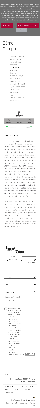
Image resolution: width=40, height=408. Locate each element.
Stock (11, 95)
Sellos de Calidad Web (17, 97)
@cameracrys (30, 400)
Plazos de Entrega (15, 62)
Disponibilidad (14, 92)
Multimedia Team (22, 403)
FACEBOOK (26, 259)
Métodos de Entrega (16, 75)
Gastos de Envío (15, 78)
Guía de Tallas (14, 100)
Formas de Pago (15, 81)
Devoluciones (14, 64)
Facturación (13, 70)
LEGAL (6, 374)
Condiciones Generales (17, 56)
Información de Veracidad (18, 84)
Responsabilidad (15, 89)
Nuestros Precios (15, 59)
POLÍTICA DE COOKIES (22, 389)
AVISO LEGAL (9, 392)
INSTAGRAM (13, 259)
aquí (35, 20)
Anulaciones (15, 67)
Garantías (13, 73)
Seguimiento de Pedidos (18, 86)
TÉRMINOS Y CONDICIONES (13, 387)
